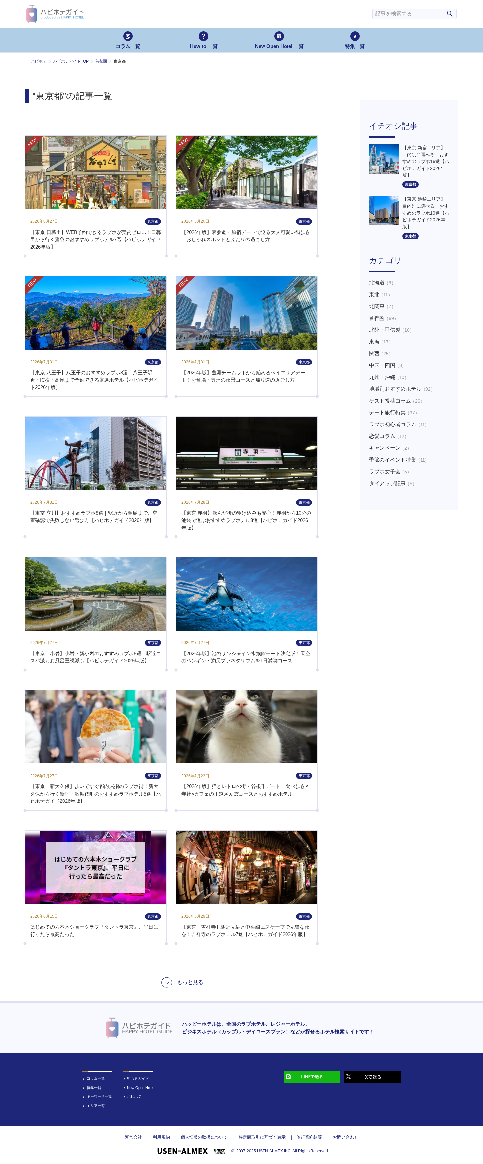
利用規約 (161, 1137)
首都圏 (101, 61)
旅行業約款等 (309, 1137)
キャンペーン (390, 448)
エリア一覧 (96, 1106)
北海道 (382, 282)
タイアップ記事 (393, 483)
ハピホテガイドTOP (71, 61)
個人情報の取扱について (204, 1137)
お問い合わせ (345, 1137)
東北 (381, 294)
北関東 (382, 306)
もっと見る (190, 982)
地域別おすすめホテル (402, 389)
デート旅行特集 (394, 412)
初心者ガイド (138, 1078)
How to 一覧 (204, 46)
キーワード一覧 (99, 1096)
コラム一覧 (128, 46)
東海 (381, 341)
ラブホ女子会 (390, 471)
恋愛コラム (389, 436)
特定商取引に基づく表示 (262, 1137)
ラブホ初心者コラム (399, 424)
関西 (381, 353)
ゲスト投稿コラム (397, 401)
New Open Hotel (140, 1088)
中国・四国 (387, 365)
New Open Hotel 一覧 (279, 46)
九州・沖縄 (389, 377)
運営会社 (133, 1137)
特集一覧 (355, 46)
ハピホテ (39, 61)
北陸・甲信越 (391, 330)
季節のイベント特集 (399, 460)
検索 (450, 14)
